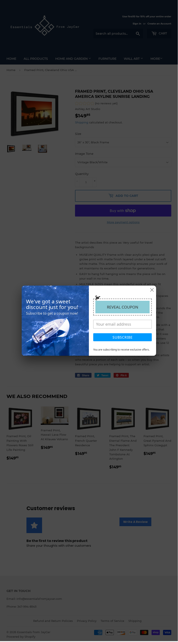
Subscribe (123, 337)
